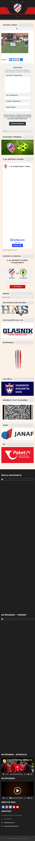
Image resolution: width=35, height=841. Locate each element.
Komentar (14, 75)
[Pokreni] (4, 774)
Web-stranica (10, 107)
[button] (17, 790)
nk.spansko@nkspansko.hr (11, 826)
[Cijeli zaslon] (31, 774)
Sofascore (14, 250)
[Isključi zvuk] (28, 774)
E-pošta (13, 101)
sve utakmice (17, 286)
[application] (17, 767)
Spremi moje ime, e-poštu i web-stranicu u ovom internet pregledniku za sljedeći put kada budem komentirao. (17, 116)
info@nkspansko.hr (9, 822)
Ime (12, 95)
